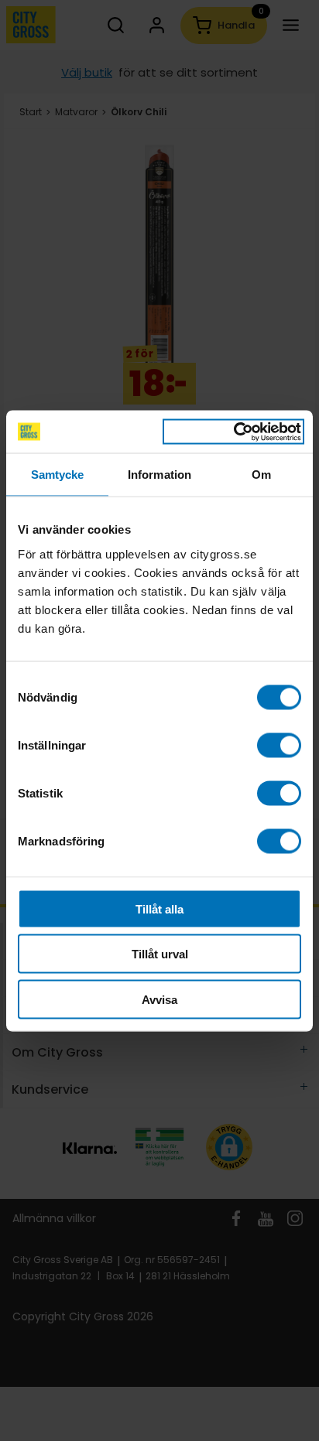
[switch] (279, 744)
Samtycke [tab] (57, 474)
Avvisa (159, 999)
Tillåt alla (159, 908)
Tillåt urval (160, 954)
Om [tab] (261, 474)
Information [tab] (159, 474)
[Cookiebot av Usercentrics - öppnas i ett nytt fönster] (233, 432)
